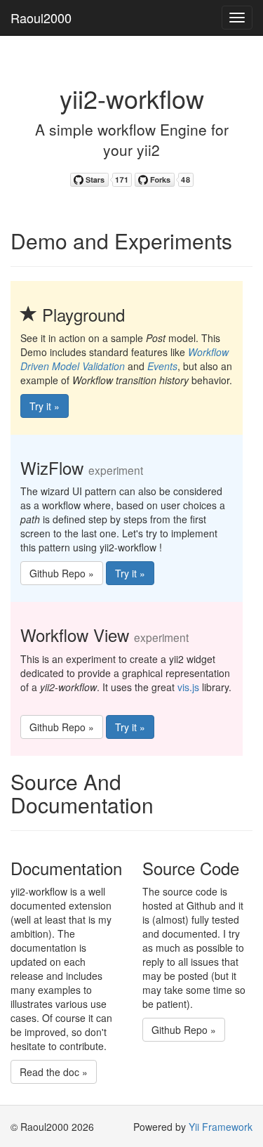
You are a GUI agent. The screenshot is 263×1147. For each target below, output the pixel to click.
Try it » (44, 406)
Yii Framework (220, 1127)
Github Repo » (61, 573)
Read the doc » (54, 1072)
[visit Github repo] (101, 178)
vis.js (188, 687)
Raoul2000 (41, 17)
